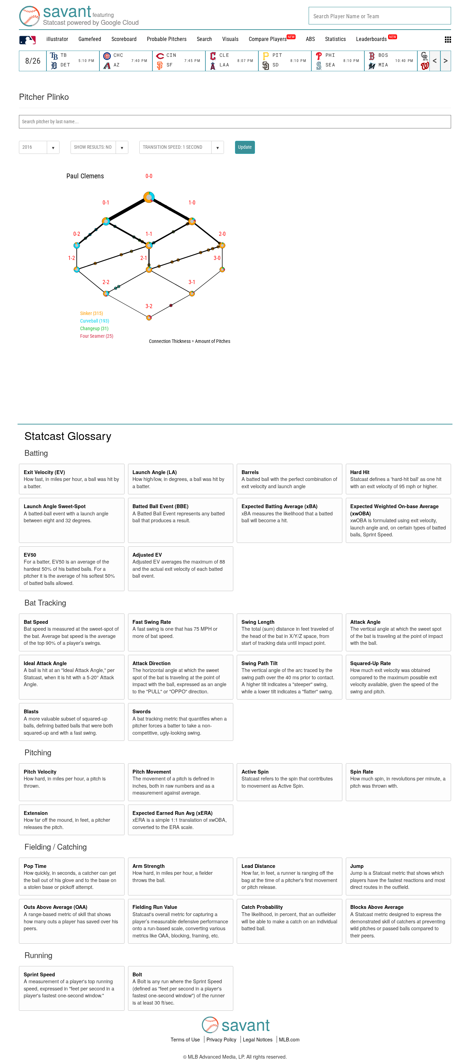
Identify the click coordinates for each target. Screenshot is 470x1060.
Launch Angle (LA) (154, 472)
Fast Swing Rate (151, 621)
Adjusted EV (147, 554)
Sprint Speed (39, 974)
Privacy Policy (222, 1039)
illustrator (57, 39)
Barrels (250, 472)
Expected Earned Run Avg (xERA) (172, 812)
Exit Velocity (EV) (44, 472)
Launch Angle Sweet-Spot (55, 506)
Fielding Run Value (154, 906)
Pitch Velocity (40, 771)
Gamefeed (89, 39)
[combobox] (380, 15)
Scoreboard (124, 39)
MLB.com (289, 1039)
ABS (310, 39)
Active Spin (255, 771)
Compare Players (268, 39)
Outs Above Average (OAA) (55, 906)
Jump (357, 865)
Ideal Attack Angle (45, 663)
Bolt (137, 974)
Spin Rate (361, 771)
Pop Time (35, 865)
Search (204, 39)
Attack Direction (151, 663)
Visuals (230, 39)
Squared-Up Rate (370, 663)
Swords (141, 711)
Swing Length (258, 621)
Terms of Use (186, 1039)
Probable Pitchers (166, 39)
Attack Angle (365, 621)
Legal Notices (258, 1039)
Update (245, 147)
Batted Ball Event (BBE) (160, 506)
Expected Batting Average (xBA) (280, 506)
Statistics (335, 39)
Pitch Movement (151, 771)
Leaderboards (376, 39)
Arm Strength (148, 865)
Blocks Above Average (377, 906)
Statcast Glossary (67, 435)
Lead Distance (258, 865)
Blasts (31, 711)
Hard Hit (360, 472)
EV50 (30, 554)
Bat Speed (36, 621)
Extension (36, 812)
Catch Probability (262, 906)
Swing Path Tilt (260, 663)
